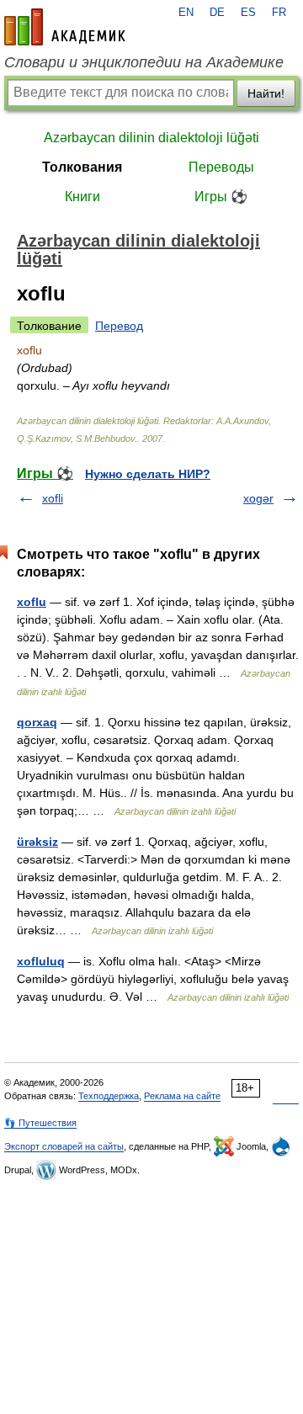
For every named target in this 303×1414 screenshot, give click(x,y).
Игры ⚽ (220, 196)
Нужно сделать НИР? (147, 474)
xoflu (31, 602)
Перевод (119, 325)
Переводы (221, 167)
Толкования (82, 167)
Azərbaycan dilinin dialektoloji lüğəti (151, 137)
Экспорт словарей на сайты (64, 1146)
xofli (52, 498)
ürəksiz (37, 841)
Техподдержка (108, 1096)
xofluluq (41, 961)
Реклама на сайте (182, 1096)
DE (217, 13)
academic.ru (64, 26)
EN (186, 13)
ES (248, 13)
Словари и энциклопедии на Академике (144, 62)
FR (279, 13)
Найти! (265, 93)
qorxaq (37, 722)
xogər (258, 498)
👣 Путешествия (40, 1123)
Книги (82, 196)
